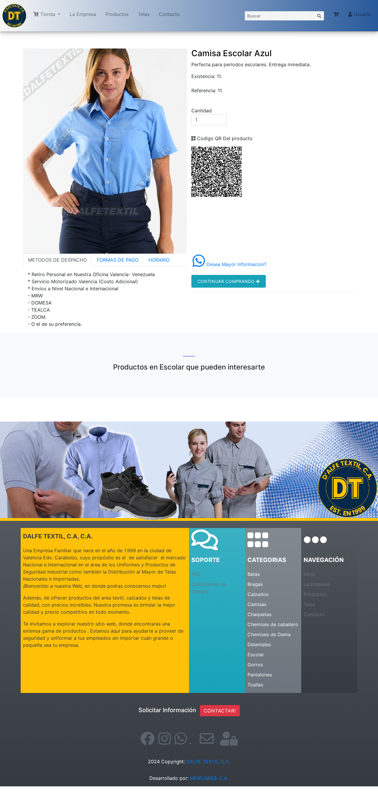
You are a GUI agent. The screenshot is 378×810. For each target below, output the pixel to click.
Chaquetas (259, 614)
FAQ (195, 574)
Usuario (361, 14)
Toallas (255, 685)
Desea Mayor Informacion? (235, 264)
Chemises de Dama (269, 634)
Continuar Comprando (227, 281)
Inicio (309, 574)
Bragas (255, 584)
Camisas (256, 604)
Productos (116, 14)
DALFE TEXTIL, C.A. (208, 761)
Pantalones (259, 675)
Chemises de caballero (272, 624)
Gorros (255, 665)
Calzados (257, 594)
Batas (253, 574)
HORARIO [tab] (159, 260)
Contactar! (220, 711)
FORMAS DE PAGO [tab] (118, 260)
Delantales (259, 644)
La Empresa (83, 14)
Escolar (255, 654)
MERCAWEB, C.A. (209, 778)
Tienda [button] (48, 14)
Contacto (169, 14)
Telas (143, 14)
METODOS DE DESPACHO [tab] (57, 260)
